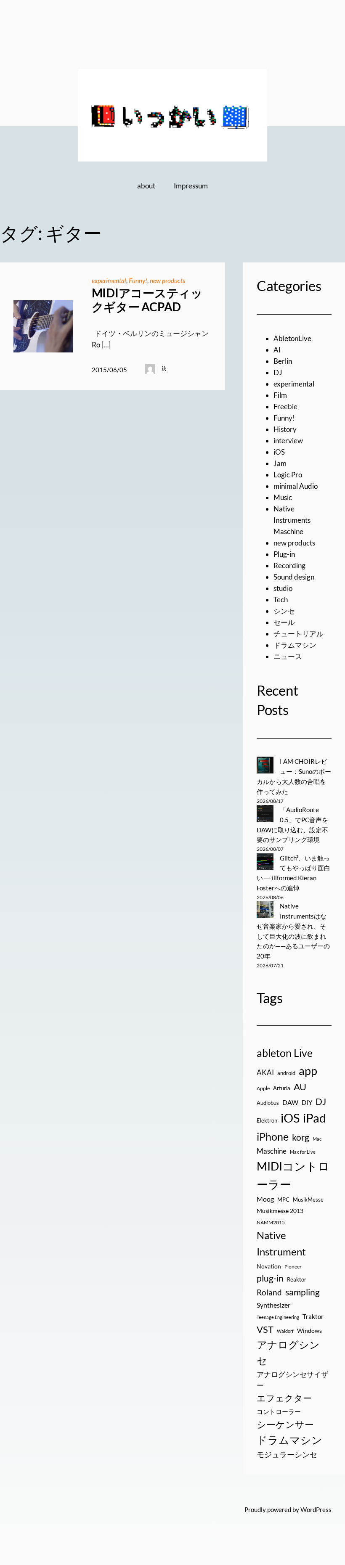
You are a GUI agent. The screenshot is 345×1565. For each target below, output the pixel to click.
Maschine (272, 1151)
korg (300, 1137)
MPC (283, 1199)
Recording (289, 565)
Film (280, 395)
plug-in (270, 1278)
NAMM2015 (271, 1222)
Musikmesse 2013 (280, 1211)
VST (265, 1329)
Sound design (293, 576)
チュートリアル (298, 633)
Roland (269, 1292)
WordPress (316, 1509)
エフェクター (284, 1398)
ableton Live (285, 1052)
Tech (280, 599)
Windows (309, 1330)
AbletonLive (292, 338)
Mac (317, 1138)
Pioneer (293, 1266)
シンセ (284, 610)
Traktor (313, 1316)
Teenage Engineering (278, 1317)
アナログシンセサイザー (292, 1380)
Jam (280, 463)
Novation (269, 1266)
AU (300, 1086)
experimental (109, 280)
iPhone (273, 1136)
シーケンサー (285, 1424)
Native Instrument (281, 1243)
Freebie (285, 406)
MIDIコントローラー (293, 1175)
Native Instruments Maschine (291, 520)
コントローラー (279, 1411)
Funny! (138, 280)
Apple (263, 1088)
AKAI (265, 1072)
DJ (277, 372)
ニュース (287, 656)
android (286, 1073)
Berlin (282, 361)
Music (282, 497)
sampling (302, 1292)
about (146, 185)
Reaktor (296, 1279)
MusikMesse (308, 1199)
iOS (279, 452)
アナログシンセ (288, 1352)
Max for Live (303, 1152)
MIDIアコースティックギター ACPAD (147, 300)
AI (277, 349)
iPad (314, 1117)
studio (282, 588)
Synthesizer (273, 1305)
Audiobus (268, 1102)
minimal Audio (295, 486)
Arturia (281, 1088)
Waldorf (285, 1331)
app (308, 1071)
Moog (265, 1199)
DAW (290, 1102)
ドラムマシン (294, 645)
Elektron (267, 1120)
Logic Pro (287, 474)
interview (288, 440)
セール (284, 622)
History (285, 429)
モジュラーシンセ (287, 1454)
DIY (307, 1102)
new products (167, 280)
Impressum (191, 185)
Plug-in (284, 554)
